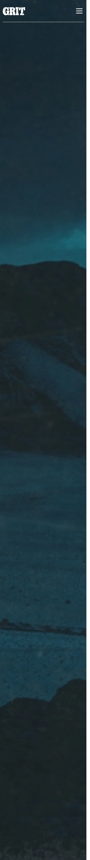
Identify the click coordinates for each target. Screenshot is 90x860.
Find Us (37, 131)
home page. (45, 84)
